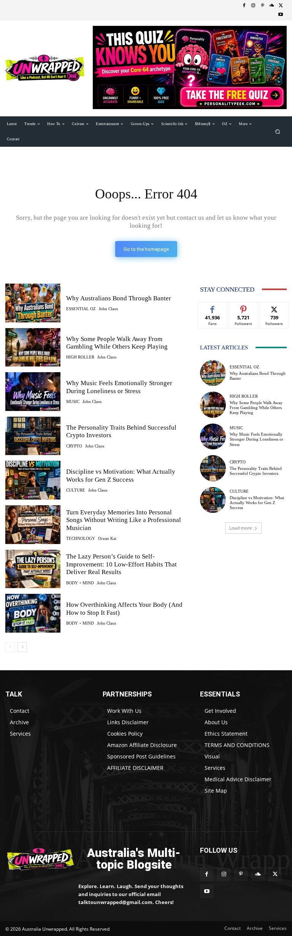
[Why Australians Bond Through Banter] (32, 303)
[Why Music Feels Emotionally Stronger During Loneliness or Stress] (32, 391)
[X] (280, 5)
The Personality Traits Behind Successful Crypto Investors (256, 471)
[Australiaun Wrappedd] (36, 859)
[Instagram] (253, 5)
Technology (80, 538)
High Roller (80, 357)
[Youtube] (280, 14)
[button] (277, 131)
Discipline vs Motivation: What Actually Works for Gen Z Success (120, 475)
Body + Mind (80, 583)
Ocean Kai (107, 538)
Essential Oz (81, 309)
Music (72, 402)
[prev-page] (10, 647)
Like (212, 308)
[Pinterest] (262, 5)
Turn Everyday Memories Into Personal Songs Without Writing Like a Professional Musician (123, 520)
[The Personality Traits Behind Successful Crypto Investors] (32, 436)
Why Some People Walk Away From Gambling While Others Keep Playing (117, 342)
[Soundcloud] (271, 5)
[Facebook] (244, 5)
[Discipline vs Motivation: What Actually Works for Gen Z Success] (32, 480)
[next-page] (22, 647)
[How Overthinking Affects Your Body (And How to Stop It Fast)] (32, 613)
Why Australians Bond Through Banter (118, 298)
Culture (75, 490)
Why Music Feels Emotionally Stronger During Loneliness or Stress (256, 439)
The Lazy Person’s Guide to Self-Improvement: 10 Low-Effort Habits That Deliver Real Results (121, 564)
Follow (243, 308)
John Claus (108, 308)
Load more (240, 528)
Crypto (74, 446)
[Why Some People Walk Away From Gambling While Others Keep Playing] (32, 347)
